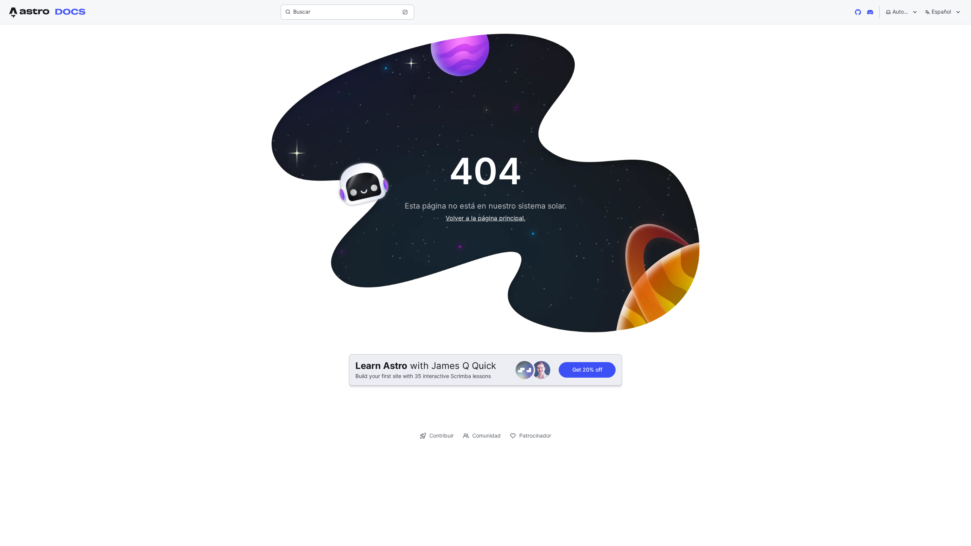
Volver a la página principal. (485, 218)
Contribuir (441, 435)
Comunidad (486, 435)
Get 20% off (587, 369)
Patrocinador (535, 435)
